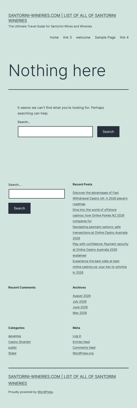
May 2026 (80, 313)
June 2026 (80, 307)
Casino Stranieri (19, 342)
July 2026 (80, 301)
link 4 (124, 37)
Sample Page (105, 37)
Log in (77, 336)
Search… (24, 122)
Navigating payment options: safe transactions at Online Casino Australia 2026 (100, 232)
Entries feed (81, 342)
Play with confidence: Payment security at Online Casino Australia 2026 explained (100, 249)
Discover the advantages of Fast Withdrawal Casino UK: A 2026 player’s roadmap (100, 198)
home (54, 37)
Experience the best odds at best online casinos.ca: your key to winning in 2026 (100, 266)
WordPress (45, 392)
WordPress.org (83, 353)
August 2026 (82, 296)
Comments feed (84, 347)
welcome (83, 37)
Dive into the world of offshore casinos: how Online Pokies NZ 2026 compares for (98, 215)
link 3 (67, 37)
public (12, 347)
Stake (12, 353)
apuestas (14, 336)
